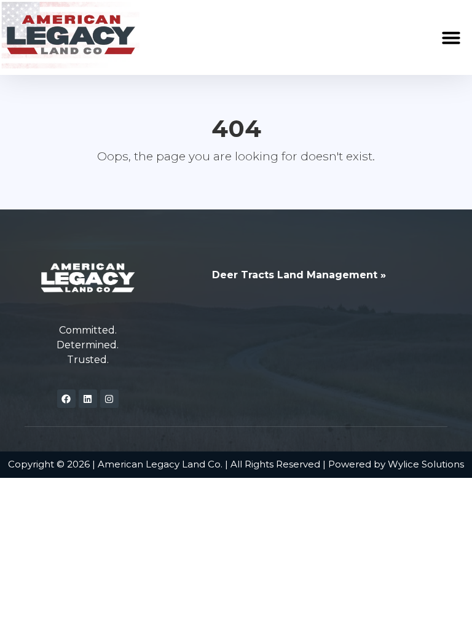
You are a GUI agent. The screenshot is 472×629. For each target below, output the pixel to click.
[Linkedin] (88, 398)
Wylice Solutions (426, 464)
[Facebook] (66, 398)
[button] (451, 37)
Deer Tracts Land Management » (299, 275)
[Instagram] (109, 398)
